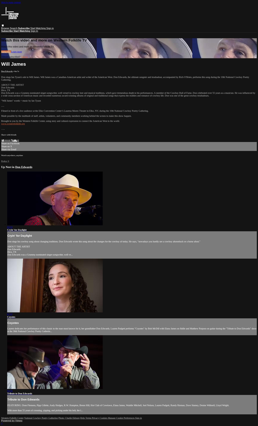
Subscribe (6, 51)
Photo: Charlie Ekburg (69, 418)
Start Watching (38, 28)
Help (82, 418)
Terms (88, 418)
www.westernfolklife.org (13, 123)
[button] (3, 25)
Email (16, 140)
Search (14, 28)
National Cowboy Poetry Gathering (41, 418)
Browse (5, 28)
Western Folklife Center (12, 418)
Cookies (104, 418)
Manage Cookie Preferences (121, 418)
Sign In (34, 31)
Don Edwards (7, 71)
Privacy (96, 418)
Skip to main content (11, 2)
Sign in (50, 28)
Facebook (6, 140)
